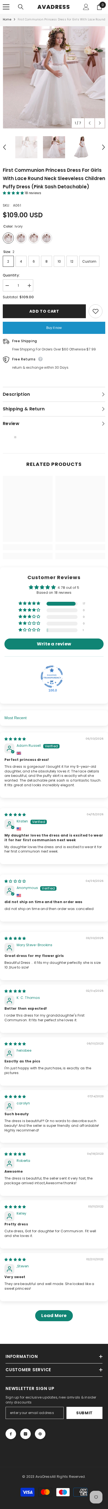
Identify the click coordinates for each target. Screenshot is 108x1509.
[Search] (20, 7)
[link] (28, 547)
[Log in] (86, 7)
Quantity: (11, 275)
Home (7, 19)
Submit (84, 1413)
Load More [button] (53, 1315)
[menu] (6, 7)
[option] (54, 77)
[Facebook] (11, 1434)
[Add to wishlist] (95, 311)
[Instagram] (25, 1434)
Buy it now (54, 328)
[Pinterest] (40, 1434)
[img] (15, 739)
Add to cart (44, 311)
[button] (89, 123)
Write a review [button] (54, 644)
